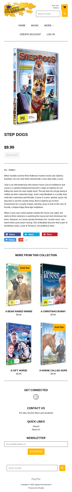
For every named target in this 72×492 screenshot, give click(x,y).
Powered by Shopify (36, 488)
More (48, 25)
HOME (21, 25)
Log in (51, 34)
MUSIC (35, 25)
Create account (30, 34)
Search (36, 426)
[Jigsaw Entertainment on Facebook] (36, 397)
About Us (36, 429)
